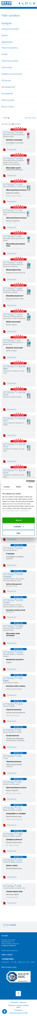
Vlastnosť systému (9, 48)
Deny (18, 533)
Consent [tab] (7, 486)
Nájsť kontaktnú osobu (8, 967)
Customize (17, 526)
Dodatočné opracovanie (11, 74)
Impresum (23, 1002)
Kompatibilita (7, 93)
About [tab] (30, 486)
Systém (4, 35)
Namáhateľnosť (8, 87)
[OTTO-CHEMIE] (6, 4)
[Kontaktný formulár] (23, 3)
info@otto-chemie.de (8, 945)
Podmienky (14, 1002)
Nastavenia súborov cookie (18, 1013)
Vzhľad (4, 54)
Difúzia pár (6, 80)
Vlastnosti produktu (9, 61)
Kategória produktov (10, 29)
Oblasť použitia (7, 100)
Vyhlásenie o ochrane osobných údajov (18, 1006)
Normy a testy (7, 106)
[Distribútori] (19, 3)
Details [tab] (18, 486)
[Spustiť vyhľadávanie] (30, 3)
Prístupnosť (18, 1010)
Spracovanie (6, 67)
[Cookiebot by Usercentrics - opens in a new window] (26, 481)
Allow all (19, 520)
